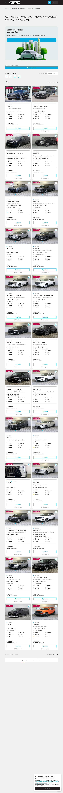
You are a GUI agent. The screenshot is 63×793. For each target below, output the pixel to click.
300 (33, 604)
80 (5, 417)
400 (6, 557)
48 (15, 73)
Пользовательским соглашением (43, 781)
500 (33, 463)
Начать (31, 40)
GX (32, 228)
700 (6, 228)
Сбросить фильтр (52, 82)
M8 (6, 463)
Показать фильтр (31, 67)
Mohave (34, 370)
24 (13, 73)
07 (32, 417)
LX (5, 87)
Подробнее (18, 128)
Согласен (47, 788)
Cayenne (7, 181)
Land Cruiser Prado (36, 275)
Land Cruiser (35, 87)
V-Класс (7, 134)
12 (11, 73)
